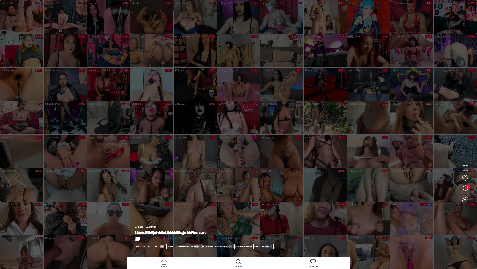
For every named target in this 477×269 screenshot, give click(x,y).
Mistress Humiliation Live (256, 246)
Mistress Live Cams (149, 246)
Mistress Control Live (221, 246)
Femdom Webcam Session (185, 246)
